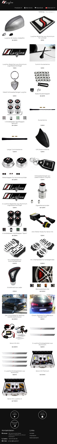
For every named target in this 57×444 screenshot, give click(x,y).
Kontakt (32, 433)
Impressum (33, 435)
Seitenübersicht (34, 437)
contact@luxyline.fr (13, 441)
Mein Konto (29, 8)
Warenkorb (39, 8)
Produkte (18, 8)
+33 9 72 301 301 (13, 438)
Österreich (50, 8)
